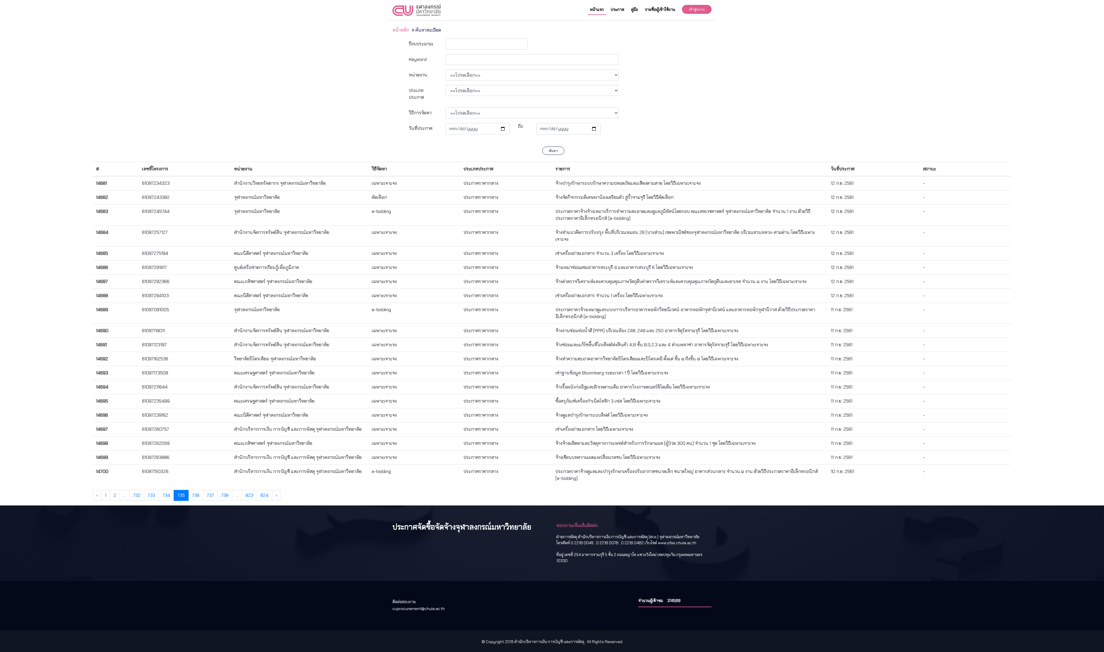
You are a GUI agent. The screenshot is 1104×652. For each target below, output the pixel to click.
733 (151, 495)
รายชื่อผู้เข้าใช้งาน (660, 9)
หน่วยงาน (418, 75)
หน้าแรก (597, 9)
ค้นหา (553, 150)
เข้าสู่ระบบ (697, 9)
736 (196, 495)
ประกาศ (617, 9)
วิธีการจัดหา (420, 113)
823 (249, 495)
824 (264, 495)
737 (210, 495)
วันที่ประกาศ (420, 128)
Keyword (418, 59)
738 (225, 495)
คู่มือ (634, 9)
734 (166, 495)
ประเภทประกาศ (416, 93)
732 (137, 495)
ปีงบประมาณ (421, 44)
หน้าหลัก (400, 30)
